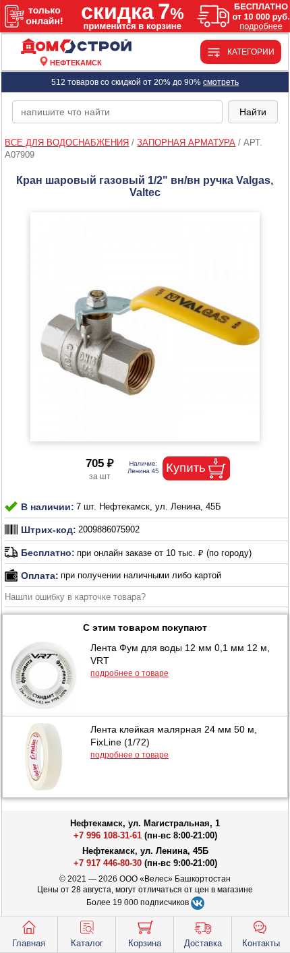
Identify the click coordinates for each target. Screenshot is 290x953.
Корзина (144, 943)
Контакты (261, 943)
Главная (28, 943)
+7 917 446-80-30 (108, 863)
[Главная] (76, 47)
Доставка (203, 943)
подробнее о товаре (129, 673)
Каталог (87, 943)
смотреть (221, 82)
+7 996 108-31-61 (108, 835)
